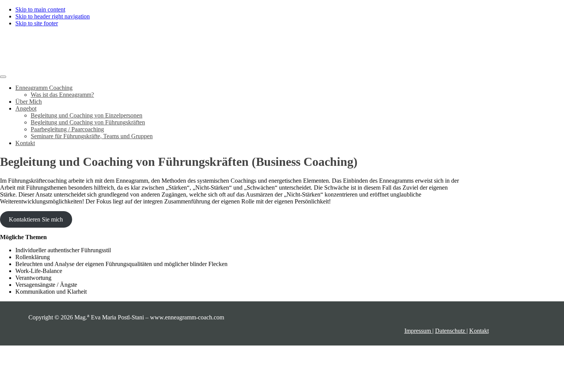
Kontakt (479, 330)
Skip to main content (40, 9)
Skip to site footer (36, 23)
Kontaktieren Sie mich (36, 219)
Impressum (418, 330)
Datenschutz (451, 330)
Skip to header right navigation (52, 16)
